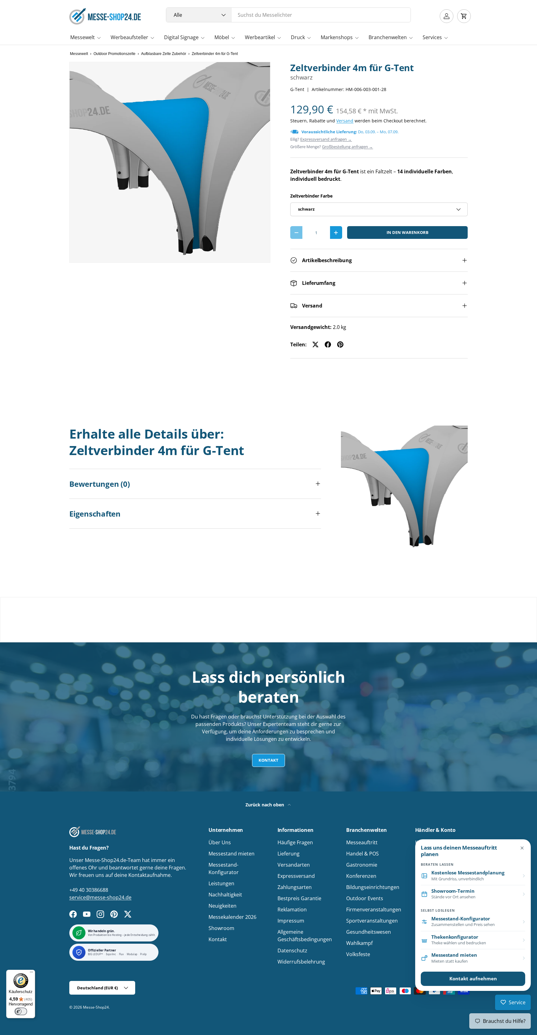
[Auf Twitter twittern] (315, 344)
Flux (121, 954)
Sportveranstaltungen (372, 920)
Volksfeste (358, 954)
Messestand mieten (232, 853)
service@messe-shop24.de (100, 897)
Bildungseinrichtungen (372, 887)
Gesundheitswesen (368, 931)
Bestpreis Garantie (299, 898)
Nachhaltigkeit (225, 894)
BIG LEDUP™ (95, 954)
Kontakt (268, 760)
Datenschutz (292, 950)
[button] (464, 16)
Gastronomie (361, 864)
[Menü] (31, 973)
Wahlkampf (359, 943)
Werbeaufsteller (129, 37)
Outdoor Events (364, 898)
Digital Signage (181, 37)
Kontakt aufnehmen (473, 979)
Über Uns (220, 842)
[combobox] (288, 15)
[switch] (21, 1011)
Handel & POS (362, 853)
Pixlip (143, 954)
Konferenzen (361, 876)
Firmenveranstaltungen (373, 909)
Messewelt (82, 37)
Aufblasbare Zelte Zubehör (163, 54)
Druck (298, 37)
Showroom (221, 928)
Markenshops (337, 37)
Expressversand (296, 876)
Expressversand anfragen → (326, 139)
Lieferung (289, 853)
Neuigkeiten (222, 905)
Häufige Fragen (295, 842)
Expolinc (111, 954)
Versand (344, 121)
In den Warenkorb (408, 232)
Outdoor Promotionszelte (114, 54)
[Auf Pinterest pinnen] (340, 344)
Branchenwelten (388, 37)
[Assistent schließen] (522, 848)
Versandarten (294, 864)
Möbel (221, 37)
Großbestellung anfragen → (347, 146)
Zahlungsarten (295, 887)
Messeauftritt (362, 842)
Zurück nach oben (265, 805)
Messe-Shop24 (96, 1007)
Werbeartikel (260, 37)
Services (432, 37)
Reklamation (292, 909)
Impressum (291, 920)
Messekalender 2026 (232, 917)
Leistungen (221, 883)
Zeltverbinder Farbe (311, 196)
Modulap (132, 954)
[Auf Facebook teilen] (328, 344)
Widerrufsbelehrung (301, 961)
